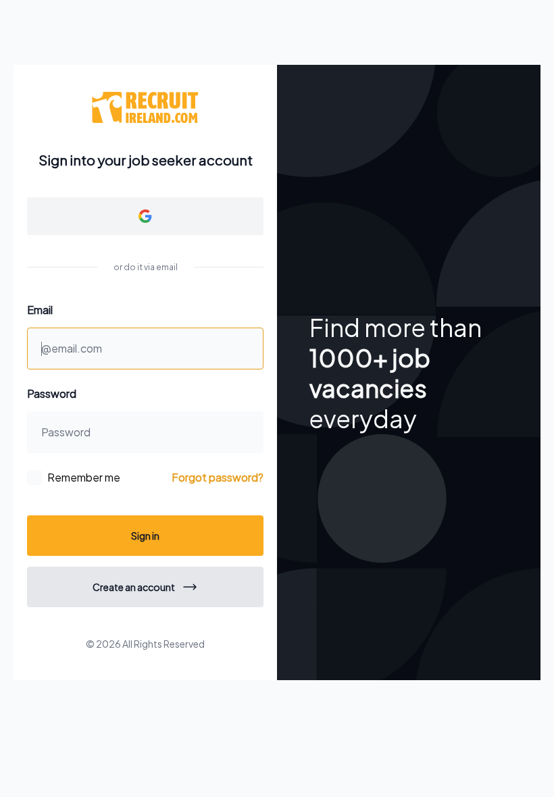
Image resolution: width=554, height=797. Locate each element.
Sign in (145, 536)
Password (51, 393)
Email (40, 310)
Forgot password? (217, 477)
